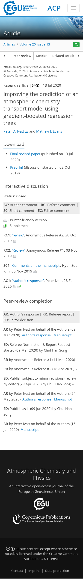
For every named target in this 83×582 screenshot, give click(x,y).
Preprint (16, 167)
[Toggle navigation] (73, 8)
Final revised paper (25, 153)
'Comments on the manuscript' (36, 265)
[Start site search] (76, 44)
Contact (17, 571)
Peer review (22, 56)
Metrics (41, 56)
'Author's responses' (28, 280)
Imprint (34, 571)
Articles (9, 44)
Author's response (36, 335)
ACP (54, 8)
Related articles (64, 56)
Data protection (57, 571)
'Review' (18, 250)
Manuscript (62, 335)
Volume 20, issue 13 (35, 44)
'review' (18, 235)
